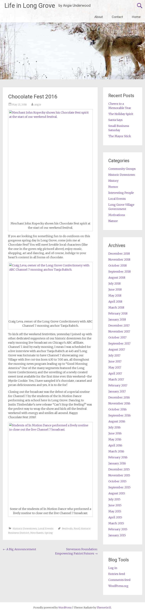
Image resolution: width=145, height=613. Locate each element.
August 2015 (116, 493)
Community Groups (122, 168)
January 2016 (117, 463)
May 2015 (114, 511)
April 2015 (115, 517)
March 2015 (116, 523)
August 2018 (116, 277)
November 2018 (119, 259)
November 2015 (119, 475)
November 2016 (119, 403)
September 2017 (119, 343)
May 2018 (114, 295)
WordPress (65, 607)
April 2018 (115, 301)
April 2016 (115, 445)
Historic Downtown (25, 528)
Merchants (37, 532)
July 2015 (114, 499)
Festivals (67, 528)
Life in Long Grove (29, 5)
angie (37, 104)
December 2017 (119, 325)
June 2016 (115, 433)
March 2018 (116, 307)
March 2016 (116, 451)
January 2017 (117, 391)
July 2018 (114, 283)
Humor (113, 186)
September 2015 (119, 487)
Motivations (116, 215)
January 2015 (117, 535)
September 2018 (119, 271)
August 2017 (116, 349)
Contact (117, 17)
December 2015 (119, 469)
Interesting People (121, 192)
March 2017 (116, 379)
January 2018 (117, 319)
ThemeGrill (104, 607)
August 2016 (116, 421)
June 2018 (115, 289)
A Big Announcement (19, 549)
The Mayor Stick (119, 136)
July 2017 (114, 355)
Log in (112, 568)
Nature (113, 221)
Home (136, 17)
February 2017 (117, 385)
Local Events (45, 528)
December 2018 (119, 253)
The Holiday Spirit (120, 114)
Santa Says (115, 120)
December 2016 (119, 397)
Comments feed (119, 580)
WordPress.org (118, 586)
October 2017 (117, 337)
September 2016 (119, 415)
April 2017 (115, 373)
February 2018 (117, 313)
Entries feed (116, 574)
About (98, 17)
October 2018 (117, 265)
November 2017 (119, 331)
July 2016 (114, 427)
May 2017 (114, 367)
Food (77, 528)
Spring (49, 532)
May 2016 (114, 439)
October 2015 (117, 481)
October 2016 (117, 409)
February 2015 (117, 529)
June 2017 (114, 361)
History (113, 180)
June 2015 (114, 505)
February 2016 (117, 457)
